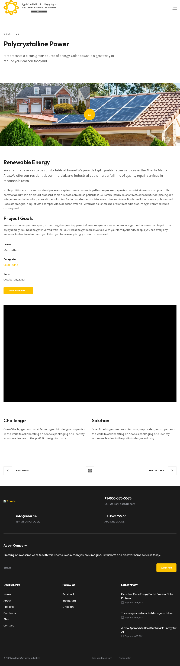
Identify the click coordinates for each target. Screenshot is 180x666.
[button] (174, 7)
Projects (9, 606)
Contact (9, 625)
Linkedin (68, 606)
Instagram (69, 600)
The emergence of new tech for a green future (146, 613)
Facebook (68, 594)
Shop (7, 619)
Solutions (10, 613)
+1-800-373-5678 (117, 498)
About (7, 600)
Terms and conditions (102, 658)
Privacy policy (125, 658)
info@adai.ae (26, 516)
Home (7, 594)
